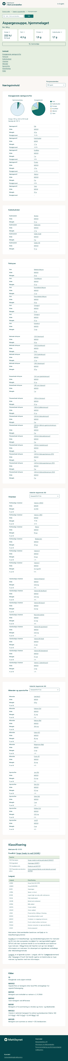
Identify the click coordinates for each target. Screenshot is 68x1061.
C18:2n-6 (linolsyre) (39, 398)
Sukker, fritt (37, 243)
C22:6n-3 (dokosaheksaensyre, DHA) (44, 472)
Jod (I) (36, 820)
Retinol (37, 527)
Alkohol (36, 174)
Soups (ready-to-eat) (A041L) (28, 853)
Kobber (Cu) (37, 808)
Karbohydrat (37, 138)
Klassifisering (6, 68)
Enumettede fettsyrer (40, 287)
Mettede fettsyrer (39, 269)
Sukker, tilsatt (37, 234)
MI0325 (36, 506)
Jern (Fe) (36, 772)
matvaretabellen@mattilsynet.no (13, 1057)
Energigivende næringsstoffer (11, 54)
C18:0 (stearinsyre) (39, 363)
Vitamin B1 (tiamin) (39, 579)
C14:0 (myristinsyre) (39, 345)
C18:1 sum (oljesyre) (39, 385)
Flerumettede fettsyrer (40, 296)
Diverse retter (6, 11)
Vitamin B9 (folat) (39, 638)
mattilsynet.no (39, 1050)
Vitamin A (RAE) (38, 503)
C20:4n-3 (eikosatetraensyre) (42, 436)
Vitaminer (5, 61)
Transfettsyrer (38, 278)
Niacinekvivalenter (39, 615)
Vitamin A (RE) (38, 515)
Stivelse (36, 216)
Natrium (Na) (37, 720)
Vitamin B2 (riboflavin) (40, 591)
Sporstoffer (6, 66)
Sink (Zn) (36, 784)
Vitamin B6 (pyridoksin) (40, 626)
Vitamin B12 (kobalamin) (41, 650)
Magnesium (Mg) (39, 744)
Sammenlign (35, 44)
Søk (29, 16)
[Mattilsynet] (13, 1039)
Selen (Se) (37, 796)
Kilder (4, 71)
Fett (35, 126)
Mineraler (5, 64)
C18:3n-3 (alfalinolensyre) (41, 407)
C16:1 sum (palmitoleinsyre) (41, 376)
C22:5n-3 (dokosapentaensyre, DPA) (44, 463)
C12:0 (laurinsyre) (39, 336)
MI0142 (36, 189)
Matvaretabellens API (41, 1042)
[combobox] (13, 16)
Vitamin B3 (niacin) (39, 603)
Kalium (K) (37, 732)
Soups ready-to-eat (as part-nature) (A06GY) (41, 860)
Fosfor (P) (37, 756)
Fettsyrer (5, 56)
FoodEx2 (11, 939)
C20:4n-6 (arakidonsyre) (41, 445)
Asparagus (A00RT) (33, 863)
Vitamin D (37, 551)
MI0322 (36, 518)
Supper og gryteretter (19, 11)
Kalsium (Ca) (37, 708)
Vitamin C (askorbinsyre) (41, 662)
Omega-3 (36, 305)
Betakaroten (38, 539)
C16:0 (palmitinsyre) (39, 354)
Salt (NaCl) (37, 696)
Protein (36, 162)
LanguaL (11, 955)
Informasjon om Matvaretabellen (44, 1044)
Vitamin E (36, 563)
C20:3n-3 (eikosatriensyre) (41, 416)
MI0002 (36, 129)
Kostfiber (36, 150)
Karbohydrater (6, 59)
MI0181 (36, 141)
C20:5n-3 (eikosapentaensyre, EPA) (44, 454)
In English (60, 4)
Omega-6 (37, 314)
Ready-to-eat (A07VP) (34, 866)
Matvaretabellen (14, 5)
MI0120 (36, 699)
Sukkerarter (37, 225)
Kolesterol (37, 323)
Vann (35, 186)
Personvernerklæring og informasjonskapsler (48, 1047)
